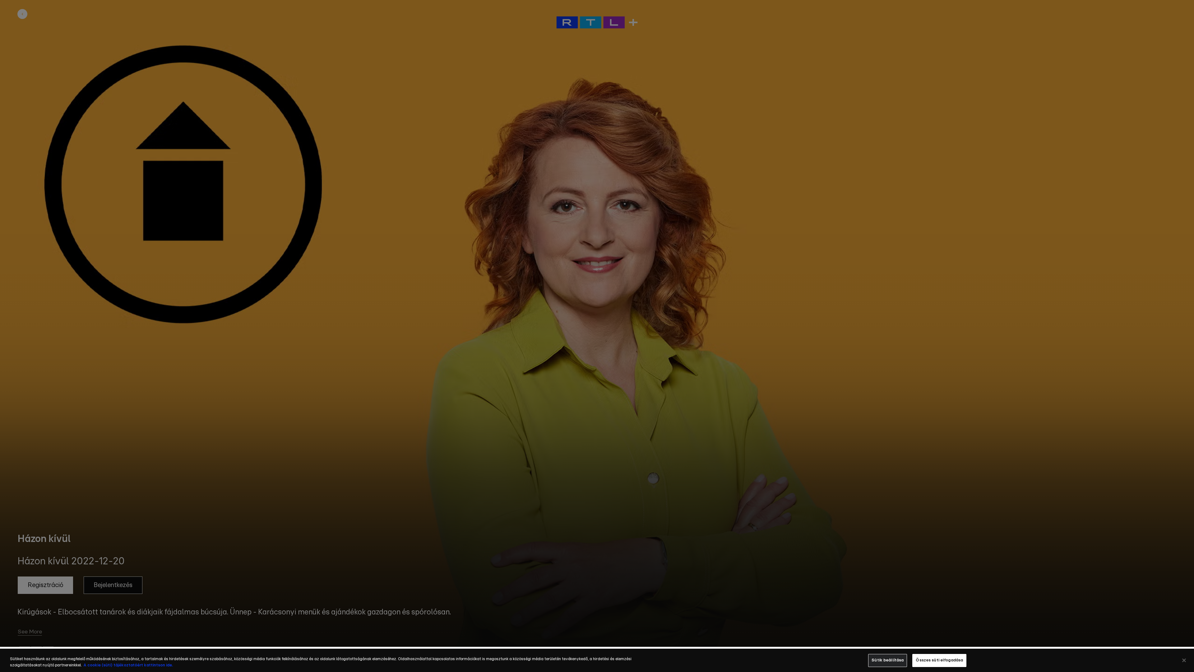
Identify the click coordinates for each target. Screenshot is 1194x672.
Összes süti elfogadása (939, 660)
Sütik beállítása (888, 660)
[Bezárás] (1184, 660)
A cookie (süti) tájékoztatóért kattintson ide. (128, 665)
